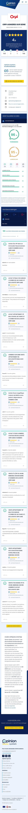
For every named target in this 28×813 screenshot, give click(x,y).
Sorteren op (9, 236)
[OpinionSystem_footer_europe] (6, 805)
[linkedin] (9, 756)
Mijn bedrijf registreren (15, 727)
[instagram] (6, 756)
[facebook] (3, 756)
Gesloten (18, 107)
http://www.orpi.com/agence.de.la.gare (17, 104)
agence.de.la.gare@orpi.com (15, 100)
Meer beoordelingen (14, 626)
